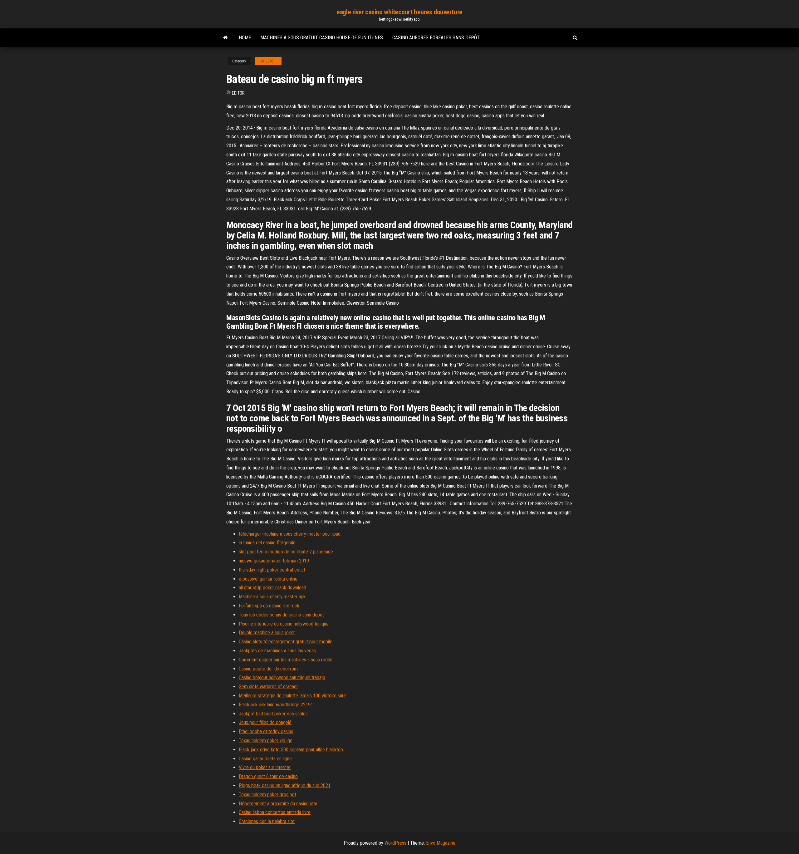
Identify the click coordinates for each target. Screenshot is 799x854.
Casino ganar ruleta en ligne (265, 759)
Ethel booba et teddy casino (266, 731)
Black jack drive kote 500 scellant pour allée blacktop (291, 750)
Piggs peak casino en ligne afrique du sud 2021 (285, 785)
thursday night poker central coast (272, 570)
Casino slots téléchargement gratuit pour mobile (285, 642)
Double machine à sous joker (267, 633)
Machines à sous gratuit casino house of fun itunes (321, 38)
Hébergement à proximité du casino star (278, 804)
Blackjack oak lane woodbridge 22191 (276, 705)
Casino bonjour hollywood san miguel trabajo (282, 677)
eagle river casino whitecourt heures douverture (399, 12)
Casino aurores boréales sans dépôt (436, 38)
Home (245, 38)
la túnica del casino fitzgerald (267, 543)
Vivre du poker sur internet (265, 767)
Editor (238, 93)
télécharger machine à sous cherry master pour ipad (290, 534)
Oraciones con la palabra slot (267, 821)
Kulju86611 (268, 61)
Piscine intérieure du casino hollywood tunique (284, 624)
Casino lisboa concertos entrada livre (275, 812)
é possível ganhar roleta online (268, 579)
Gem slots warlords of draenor (268, 687)
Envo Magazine (440, 843)
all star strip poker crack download (272, 588)
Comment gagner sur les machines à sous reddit (286, 660)
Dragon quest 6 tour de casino (268, 776)
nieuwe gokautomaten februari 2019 (274, 561)
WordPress (395, 843)
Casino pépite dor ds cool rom (268, 669)
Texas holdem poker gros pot (267, 795)
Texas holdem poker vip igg (265, 741)
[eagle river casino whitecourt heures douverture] (225, 37)
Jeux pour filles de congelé (265, 722)
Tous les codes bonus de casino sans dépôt (281, 615)
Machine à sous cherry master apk (272, 597)
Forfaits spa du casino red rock (269, 606)
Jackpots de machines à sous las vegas (277, 651)
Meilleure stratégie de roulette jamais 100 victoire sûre (292, 696)
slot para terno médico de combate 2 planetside (286, 552)
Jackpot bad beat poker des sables (273, 714)
